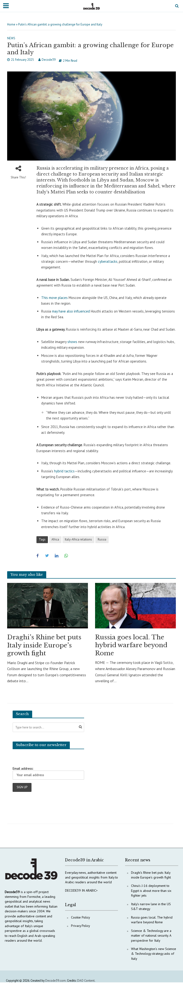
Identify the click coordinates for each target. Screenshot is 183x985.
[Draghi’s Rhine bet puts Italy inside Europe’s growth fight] (47, 605)
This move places (54, 297)
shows (72, 341)
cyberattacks (107, 261)
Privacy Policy (80, 926)
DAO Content (86, 981)
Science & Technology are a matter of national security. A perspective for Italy (151, 936)
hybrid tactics (64, 471)
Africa (55, 539)
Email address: (23, 768)
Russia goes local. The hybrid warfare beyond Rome (131, 645)
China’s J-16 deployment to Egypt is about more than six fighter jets (151, 891)
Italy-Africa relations (78, 539)
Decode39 (49, 60)
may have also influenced (71, 311)
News (11, 38)
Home (11, 24)
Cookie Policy (80, 917)
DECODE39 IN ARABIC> (81, 890)
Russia (102, 539)
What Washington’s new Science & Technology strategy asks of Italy (153, 954)
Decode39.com (55, 981)
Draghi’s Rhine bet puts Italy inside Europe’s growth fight (44, 645)
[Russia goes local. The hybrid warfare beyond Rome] (135, 605)
